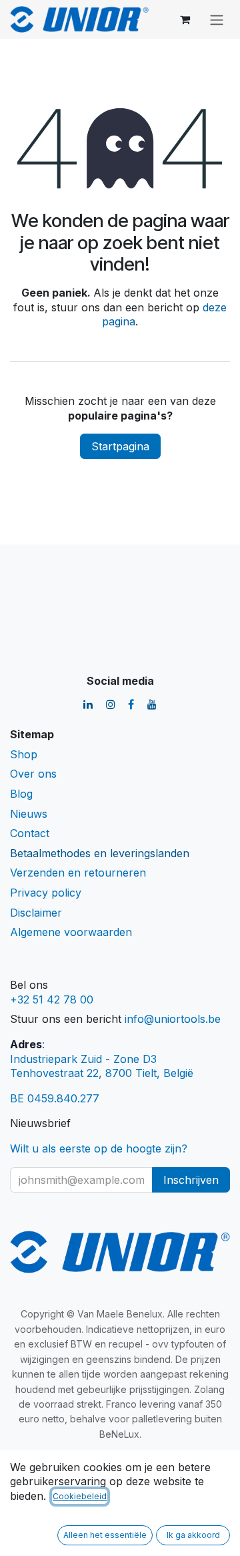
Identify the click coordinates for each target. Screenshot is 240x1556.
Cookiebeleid (80, 1496)
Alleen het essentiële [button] (105, 1535)
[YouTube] (152, 704)
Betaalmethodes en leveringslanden (99, 853)
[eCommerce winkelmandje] (184, 19)
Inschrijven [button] (191, 1180)
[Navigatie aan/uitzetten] (216, 19)
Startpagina (120, 446)
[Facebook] (131, 704)
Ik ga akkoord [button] (193, 1535)
